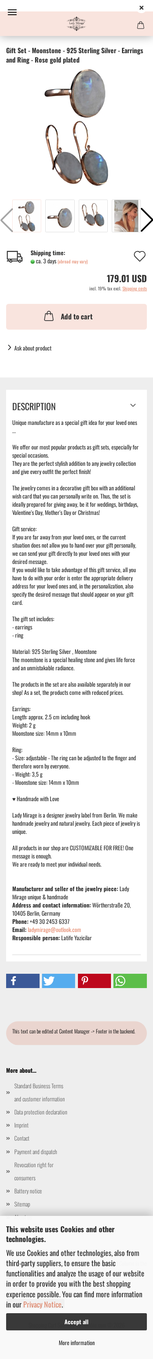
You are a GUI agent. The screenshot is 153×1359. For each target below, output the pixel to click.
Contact (21, 1138)
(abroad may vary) (73, 261)
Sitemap (22, 1204)
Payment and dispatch (35, 1151)
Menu (12, 12)
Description (34, 406)
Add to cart (77, 316)
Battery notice (28, 1190)
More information (77, 1342)
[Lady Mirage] (76, 23)
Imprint (21, 1125)
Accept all (76, 1321)
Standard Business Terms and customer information (39, 1092)
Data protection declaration (40, 1111)
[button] (23, 981)
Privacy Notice (42, 1304)
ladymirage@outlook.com (54, 929)
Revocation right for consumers (33, 1171)
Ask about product (32, 348)
